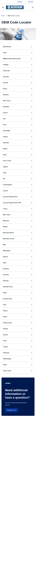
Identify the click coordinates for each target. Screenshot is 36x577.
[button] (18, 47)
